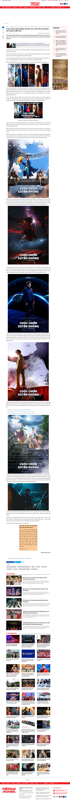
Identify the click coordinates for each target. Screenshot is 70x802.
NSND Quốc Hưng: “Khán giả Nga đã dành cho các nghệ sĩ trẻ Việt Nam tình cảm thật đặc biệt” (28, 645)
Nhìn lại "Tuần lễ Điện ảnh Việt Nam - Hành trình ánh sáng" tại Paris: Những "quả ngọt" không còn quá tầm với (61, 43)
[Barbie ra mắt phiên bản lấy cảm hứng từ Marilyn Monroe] (43, 739)
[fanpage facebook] (61, 4)
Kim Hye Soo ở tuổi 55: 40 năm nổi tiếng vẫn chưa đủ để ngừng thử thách (12, 745)
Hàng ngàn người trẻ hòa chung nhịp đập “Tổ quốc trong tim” (27, 689)
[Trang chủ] (3, 7)
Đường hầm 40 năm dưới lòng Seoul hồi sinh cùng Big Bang (11, 645)
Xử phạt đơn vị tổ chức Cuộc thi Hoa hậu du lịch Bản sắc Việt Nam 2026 (43, 773)
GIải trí (48, 7)
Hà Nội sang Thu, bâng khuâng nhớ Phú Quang (28, 745)
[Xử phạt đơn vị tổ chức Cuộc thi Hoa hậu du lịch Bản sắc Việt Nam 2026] (43, 767)
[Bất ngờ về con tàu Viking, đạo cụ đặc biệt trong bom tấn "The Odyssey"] (28, 767)
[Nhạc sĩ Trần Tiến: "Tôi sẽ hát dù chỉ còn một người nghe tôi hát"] (13, 696)
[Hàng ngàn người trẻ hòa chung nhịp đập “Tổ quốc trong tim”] (28, 683)
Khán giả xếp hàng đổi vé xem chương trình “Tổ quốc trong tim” (43, 702)
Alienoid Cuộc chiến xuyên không (24, 566)
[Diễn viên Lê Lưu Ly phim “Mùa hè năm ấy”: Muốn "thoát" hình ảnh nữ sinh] (14, 580)
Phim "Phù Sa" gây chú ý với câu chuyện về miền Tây (12, 760)
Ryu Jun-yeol (44, 566)
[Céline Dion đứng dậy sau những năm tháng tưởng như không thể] (28, 754)
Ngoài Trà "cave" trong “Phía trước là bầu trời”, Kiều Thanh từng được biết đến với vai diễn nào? (43, 645)
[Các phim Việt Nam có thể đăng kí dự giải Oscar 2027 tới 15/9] (43, 711)
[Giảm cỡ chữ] (3, 38)
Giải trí (8, 23)
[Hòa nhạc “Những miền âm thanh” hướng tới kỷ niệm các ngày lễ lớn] (43, 683)
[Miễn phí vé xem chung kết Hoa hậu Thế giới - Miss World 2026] (14, 591)
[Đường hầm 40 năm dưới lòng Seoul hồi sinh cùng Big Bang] (13, 639)
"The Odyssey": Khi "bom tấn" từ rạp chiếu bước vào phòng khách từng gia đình (12, 731)
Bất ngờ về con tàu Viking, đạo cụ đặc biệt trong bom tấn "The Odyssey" (28, 773)
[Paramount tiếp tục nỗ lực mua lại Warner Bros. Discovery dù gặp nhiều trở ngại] (28, 654)
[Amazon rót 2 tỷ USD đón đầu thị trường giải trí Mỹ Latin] (43, 724)
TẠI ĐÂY (26, 548)
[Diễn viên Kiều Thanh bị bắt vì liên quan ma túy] (13, 654)
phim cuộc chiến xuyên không (24, 569)
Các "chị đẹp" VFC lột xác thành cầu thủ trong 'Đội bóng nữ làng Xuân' (12, 773)
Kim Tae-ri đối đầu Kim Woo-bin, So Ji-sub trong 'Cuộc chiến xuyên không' (30, 43)
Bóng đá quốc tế (33, 7)
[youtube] (63, 4)
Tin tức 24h (15, 7)
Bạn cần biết (59, 7)
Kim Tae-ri (38, 566)
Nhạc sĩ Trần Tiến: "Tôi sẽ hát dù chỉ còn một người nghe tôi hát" (13, 702)
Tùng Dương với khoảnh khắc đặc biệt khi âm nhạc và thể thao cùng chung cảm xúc (36, 612)
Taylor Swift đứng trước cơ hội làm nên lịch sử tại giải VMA (43, 760)
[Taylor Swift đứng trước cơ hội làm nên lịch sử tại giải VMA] (43, 754)
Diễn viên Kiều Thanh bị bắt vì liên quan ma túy (12, 660)
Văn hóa (39, 7)
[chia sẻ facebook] (3, 30)
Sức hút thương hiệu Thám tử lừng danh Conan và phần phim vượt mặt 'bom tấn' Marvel (22, 413)
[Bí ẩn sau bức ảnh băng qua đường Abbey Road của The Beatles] (14, 603)
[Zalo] (67, 4)
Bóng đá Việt (26, 7)
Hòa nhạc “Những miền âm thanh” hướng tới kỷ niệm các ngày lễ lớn (43, 689)
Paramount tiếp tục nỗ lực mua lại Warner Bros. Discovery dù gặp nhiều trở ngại (28, 660)
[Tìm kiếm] (3, 4)
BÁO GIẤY (44, 0)
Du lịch (43, 7)
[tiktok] (65, 4)
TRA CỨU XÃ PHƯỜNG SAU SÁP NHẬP (53, 0)
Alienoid (33, 566)
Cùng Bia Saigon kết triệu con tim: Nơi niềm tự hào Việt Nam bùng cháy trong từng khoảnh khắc (36, 623)
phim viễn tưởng (34, 569)
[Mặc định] (3, 36)
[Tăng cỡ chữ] (3, 34)
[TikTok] (67, 0)
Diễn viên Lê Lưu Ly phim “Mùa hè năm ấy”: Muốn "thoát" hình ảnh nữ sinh (35, 578)
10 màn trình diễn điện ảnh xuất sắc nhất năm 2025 (61, 37)
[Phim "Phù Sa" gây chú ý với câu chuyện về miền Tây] (13, 754)
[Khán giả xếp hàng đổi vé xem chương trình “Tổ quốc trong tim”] (43, 696)
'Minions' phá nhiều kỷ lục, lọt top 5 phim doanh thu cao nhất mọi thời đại (19, 409)
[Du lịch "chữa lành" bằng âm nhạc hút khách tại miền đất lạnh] (13, 683)
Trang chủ (4, 23)
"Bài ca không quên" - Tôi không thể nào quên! (43, 660)
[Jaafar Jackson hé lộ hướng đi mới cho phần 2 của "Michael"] (13, 711)
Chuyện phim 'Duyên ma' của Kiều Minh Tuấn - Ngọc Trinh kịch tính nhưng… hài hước (21, 411)
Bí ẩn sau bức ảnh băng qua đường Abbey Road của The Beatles (35, 601)
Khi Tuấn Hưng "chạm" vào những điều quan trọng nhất (61, 49)
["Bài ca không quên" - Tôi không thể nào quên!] (43, 654)
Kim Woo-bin (9, 569)
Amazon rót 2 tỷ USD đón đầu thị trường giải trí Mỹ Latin (43, 730)
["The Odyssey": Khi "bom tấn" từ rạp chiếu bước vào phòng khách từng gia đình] (13, 724)
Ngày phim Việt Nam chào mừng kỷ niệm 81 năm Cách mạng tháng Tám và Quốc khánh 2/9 (28, 731)
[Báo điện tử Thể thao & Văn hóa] (35, 4)
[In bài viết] (3, 32)
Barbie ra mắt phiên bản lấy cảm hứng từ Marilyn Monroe (43, 745)
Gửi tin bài (61, 0)
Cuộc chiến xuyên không (11, 566)
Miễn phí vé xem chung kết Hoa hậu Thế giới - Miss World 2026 (35, 589)
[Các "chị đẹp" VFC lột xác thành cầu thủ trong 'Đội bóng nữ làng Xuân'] (13, 767)
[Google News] (44, 34)
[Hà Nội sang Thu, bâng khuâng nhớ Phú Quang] (28, 739)
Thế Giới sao (53, 7)
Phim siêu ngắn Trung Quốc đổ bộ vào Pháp (28, 717)
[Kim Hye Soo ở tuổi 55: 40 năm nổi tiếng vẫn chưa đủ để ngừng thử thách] (13, 739)
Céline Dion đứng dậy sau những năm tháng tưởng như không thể (28, 760)
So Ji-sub (15, 569)
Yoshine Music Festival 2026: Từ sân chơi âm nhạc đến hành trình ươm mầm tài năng (28, 675)
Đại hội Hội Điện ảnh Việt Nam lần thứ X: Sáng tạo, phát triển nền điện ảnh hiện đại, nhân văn (28, 703)
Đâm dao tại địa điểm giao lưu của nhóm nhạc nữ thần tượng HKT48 (61, 55)
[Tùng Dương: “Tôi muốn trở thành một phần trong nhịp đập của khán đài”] (43, 668)
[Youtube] (65, 0)
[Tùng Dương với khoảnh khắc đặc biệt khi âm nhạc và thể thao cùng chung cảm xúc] (14, 614)
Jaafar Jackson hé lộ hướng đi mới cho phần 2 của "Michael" (12, 717)
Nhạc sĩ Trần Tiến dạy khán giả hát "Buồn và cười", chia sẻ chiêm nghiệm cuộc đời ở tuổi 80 (12, 675)
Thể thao (20, 7)
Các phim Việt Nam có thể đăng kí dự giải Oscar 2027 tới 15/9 (43, 717)
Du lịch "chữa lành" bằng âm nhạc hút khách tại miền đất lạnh (12, 689)
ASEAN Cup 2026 (8, 7)
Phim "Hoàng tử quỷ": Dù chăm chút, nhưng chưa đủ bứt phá (61, 32)
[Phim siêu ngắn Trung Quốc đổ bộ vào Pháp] (28, 711)
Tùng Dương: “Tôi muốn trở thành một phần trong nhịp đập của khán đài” (43, 675)
